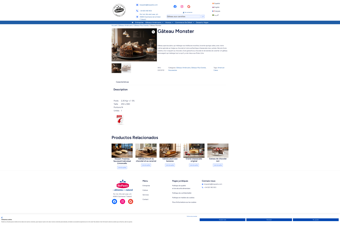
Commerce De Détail (183, 22)
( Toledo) (143, 19)
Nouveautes (172, 70)
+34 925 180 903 (146, 11)
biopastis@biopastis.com (149, 5)
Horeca (168, 22)
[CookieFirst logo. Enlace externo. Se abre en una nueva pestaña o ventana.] (2, 217)
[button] (153, 31)
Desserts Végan (202, 22)
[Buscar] (203, 16)
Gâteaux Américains (153, 22)
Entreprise (139, 22)
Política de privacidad (192, 216)
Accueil (114, 25)
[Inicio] (132, 22)
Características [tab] (122, 82)
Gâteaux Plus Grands (141, 25)
